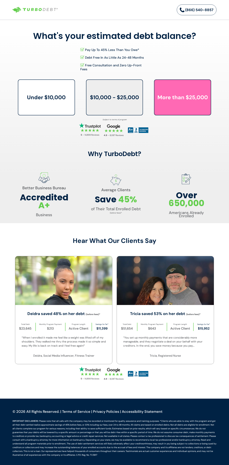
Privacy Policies (106, 411)
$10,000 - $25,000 (114, 97)
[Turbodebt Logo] (35, 10)
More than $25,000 (182, 97)
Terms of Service (76, 411)
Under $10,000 (46, 97)
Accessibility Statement (142, 411)
